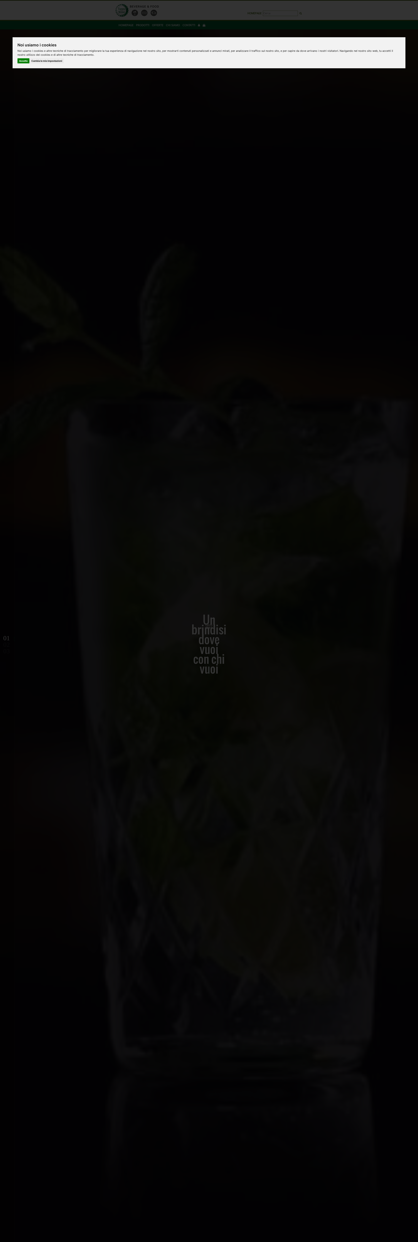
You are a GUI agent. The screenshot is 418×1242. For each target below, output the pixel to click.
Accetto (23, 60)
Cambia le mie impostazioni (46, 60)
